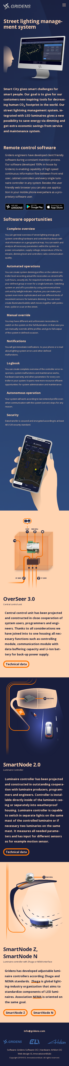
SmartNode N (43, 1013)
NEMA (37, 997)
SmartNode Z (15, 1013)
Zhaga (35, 981)
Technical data (16, 664)
